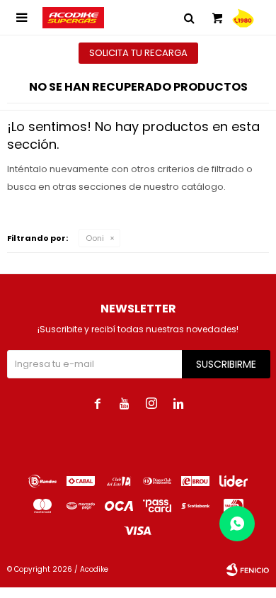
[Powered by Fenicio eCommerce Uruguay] (247, 569)
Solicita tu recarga (138, 53)
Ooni (95, 238)
